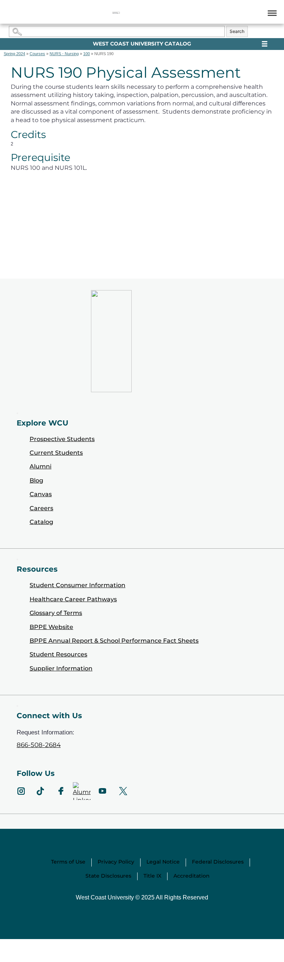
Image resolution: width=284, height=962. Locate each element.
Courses (37, 53)
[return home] (116, 13)
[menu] (271, 13)
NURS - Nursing (64, 53)
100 (86, 53)
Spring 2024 (14, 53)
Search (237, 31)
